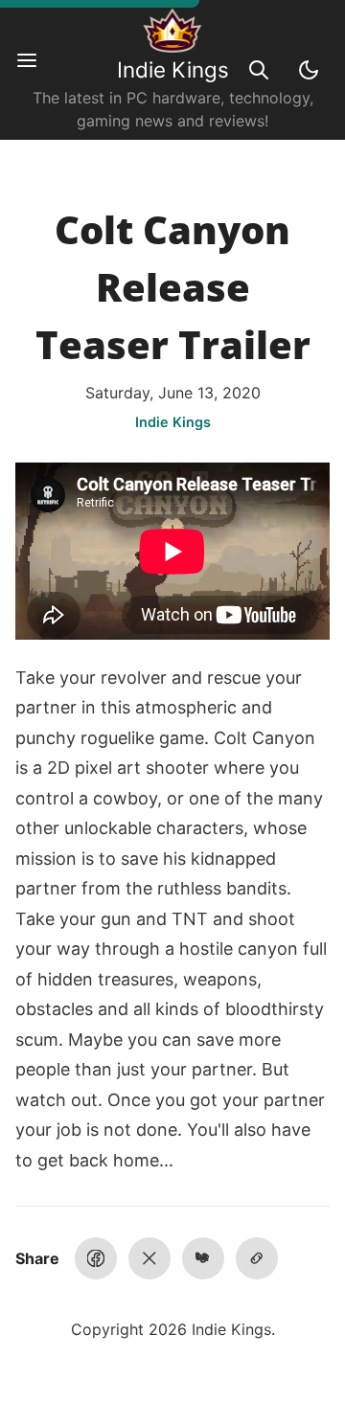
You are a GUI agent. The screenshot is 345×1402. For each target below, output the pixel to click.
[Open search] (259, 70)
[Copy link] (257, 1258)
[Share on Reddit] (203, 1258)
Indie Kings (173, 69)
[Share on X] (149, 1258)
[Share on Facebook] (96, 1258)
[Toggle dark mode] (309, 70)
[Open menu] (36, 70)
